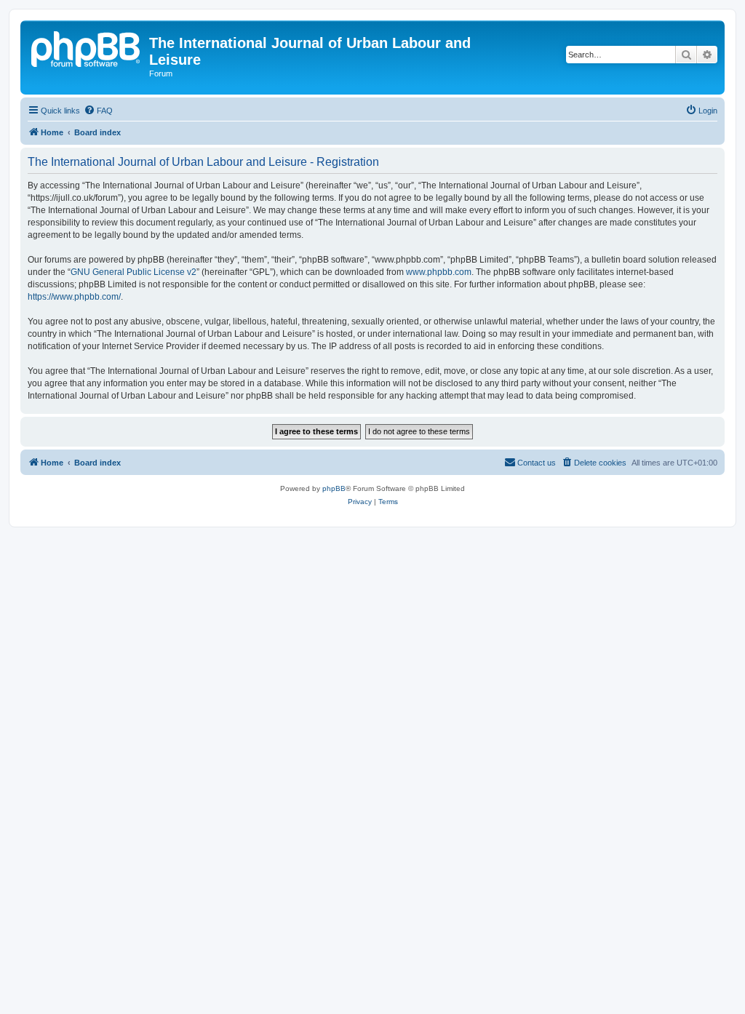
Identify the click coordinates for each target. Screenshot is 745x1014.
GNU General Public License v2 (133, 272)
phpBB (334, 488)
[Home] (86, 47)
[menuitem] (98, 110)
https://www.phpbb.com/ (74, 297)
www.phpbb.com (438, 272)
